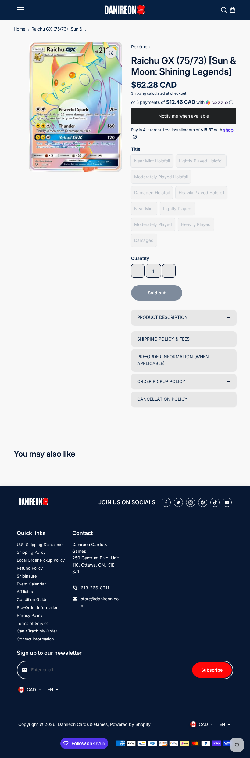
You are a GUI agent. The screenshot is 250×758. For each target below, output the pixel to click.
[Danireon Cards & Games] (124, 10)
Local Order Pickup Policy (41, 560)
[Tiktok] (215, 502)
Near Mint (144, 208)
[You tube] (227, 502)
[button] (183, 102)
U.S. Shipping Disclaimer (40, 544)
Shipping (138, 93)
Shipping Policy (31, 552)
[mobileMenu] (20, 9)
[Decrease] (138, 271)
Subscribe (212, 669)
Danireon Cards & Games (83, 724)
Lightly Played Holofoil (201, 160)
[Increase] (169, 271)
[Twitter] (178, 502)
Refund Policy (30, 568)
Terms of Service (33, 623)
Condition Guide (32, 599)
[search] (223, 9)
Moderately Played (153, 224)
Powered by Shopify (130, 724)
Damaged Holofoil (152, 192)
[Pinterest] (202, 502)
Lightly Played (177, 208)
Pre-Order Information (38, 607)
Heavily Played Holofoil (201, 192)
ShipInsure (27, 576)
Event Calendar (31, 583)
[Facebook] (166, 502)
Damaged (144, 240)
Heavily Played (196, 224)
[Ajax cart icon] (232, 9)
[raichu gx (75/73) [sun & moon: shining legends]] (110, 53)
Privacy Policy (29, 615)
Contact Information (35, 638)
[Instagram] (190, 502)
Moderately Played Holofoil (161, 176)
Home (19, 28)
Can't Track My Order (37, 631)
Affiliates (25, 591)
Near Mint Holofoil (152, 160)
